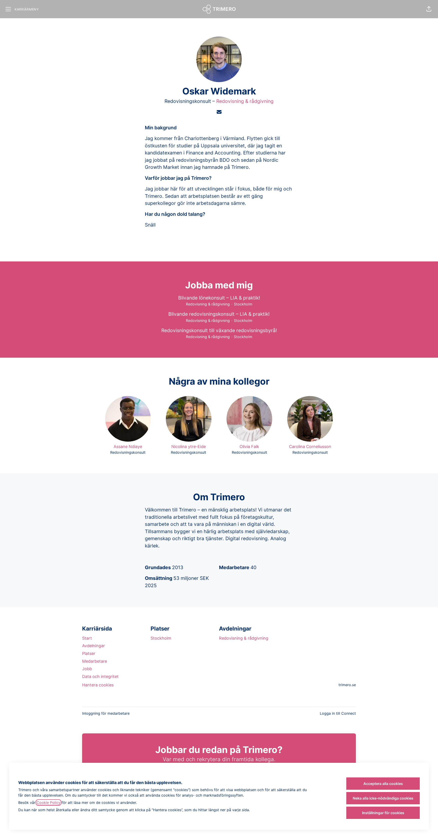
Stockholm (161, 638)
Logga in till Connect (338, 713)
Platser (88, 653)
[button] (428, 9)
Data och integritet (100, 676)
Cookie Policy (48, 802)
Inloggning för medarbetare (106, 713)
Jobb (87, 668)
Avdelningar (93, 645)
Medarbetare (94, 661)
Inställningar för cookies (383, 812)
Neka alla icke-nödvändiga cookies (383, 798)
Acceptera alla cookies (383, 783)
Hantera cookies (98, 685)
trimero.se (347, 685)
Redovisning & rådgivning (245, 101)
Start (87, 638)
